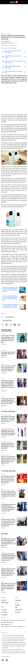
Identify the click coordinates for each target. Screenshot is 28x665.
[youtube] (14, 324)
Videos (5, 610)
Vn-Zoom (17, 612)
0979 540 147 (10, 622)
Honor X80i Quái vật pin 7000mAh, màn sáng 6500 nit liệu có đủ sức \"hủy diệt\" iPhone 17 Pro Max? (10, 306)
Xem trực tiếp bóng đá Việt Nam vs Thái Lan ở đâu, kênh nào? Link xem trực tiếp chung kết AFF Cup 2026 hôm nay (8, 479)
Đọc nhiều (4, 533)
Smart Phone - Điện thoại (6, 33)
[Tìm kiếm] (21, 2)
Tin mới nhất (6, 330)
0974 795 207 (14, 626)
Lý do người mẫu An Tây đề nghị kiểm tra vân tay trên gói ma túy (8, 353)
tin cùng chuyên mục (8, 411)
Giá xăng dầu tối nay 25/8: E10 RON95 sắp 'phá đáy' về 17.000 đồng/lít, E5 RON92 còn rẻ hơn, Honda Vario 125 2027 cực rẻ (8, 557)
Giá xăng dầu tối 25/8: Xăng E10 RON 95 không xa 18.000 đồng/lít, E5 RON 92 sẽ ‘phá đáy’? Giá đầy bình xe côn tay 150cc (8, 508)
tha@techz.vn (21, 626)
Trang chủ (3, 600)
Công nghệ (18, 600)
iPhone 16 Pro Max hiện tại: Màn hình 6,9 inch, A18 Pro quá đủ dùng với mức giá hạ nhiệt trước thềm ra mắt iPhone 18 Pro (8, 460)
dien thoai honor (9, 317)
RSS (16, 607)
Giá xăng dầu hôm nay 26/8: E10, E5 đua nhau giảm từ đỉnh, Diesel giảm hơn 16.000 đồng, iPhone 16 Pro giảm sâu (8, 542)
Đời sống (3, 350)
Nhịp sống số (3, 364)
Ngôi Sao (17, 605)
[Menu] (26, 2)
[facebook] (6, 324)
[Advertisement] (14, 99)
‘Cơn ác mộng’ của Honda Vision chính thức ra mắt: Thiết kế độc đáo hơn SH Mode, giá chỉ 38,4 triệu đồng (8, 339)
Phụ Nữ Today (4, 602)
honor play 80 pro (7, 320)
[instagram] (10, 324)
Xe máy (2, 333)
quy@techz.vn (7, 624)
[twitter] (2, 324)
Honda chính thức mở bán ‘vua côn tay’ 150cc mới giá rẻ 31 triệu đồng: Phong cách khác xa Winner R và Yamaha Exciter (8, 522)
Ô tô (2, 567)
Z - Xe (16, 602)
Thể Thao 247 (18, 610)
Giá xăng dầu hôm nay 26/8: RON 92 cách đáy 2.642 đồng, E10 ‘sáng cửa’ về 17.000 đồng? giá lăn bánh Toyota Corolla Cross (8, 572)
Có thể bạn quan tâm (8, 471)
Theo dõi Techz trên (6, 45)
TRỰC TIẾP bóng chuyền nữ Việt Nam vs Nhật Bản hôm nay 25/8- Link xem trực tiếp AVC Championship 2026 (8, 587)
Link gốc (3, 313)
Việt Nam (3, 474)
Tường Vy (7, 41)
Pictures (5, 612)
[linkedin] (18, 324)
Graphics (5, 614)
